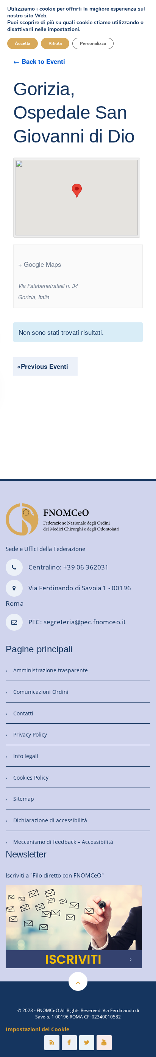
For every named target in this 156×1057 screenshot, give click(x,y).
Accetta (22, 43)
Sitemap (23, 798)
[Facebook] (69, 1042)
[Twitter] (86, 1042)
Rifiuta (55, 43)
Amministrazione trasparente (50, 670)
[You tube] (104, 1042)
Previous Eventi (42, 366)
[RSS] (51, 1042)
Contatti (23, 713)
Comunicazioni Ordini (41, 691)
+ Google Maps (39, 264)
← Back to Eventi (39, 61)
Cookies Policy (30, 777)
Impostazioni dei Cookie (37, 1029)
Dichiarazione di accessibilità (50, 820)
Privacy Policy (30, 734)
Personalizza (93, 43)
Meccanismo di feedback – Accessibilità (63, 841)
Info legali (25, 756)
